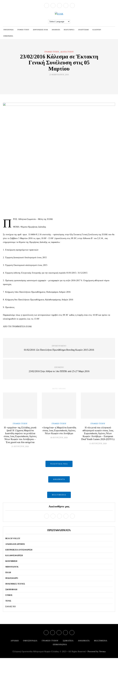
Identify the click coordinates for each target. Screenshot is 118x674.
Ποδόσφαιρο (11, 578)
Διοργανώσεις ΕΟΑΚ (40, 30)
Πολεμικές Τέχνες (15, 584)
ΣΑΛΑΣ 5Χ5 (10, 606)
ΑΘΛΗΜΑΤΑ (59, 479)
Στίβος (8, 595)
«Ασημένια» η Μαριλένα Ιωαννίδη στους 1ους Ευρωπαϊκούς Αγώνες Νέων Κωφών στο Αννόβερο (59, 430)
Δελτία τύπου (67, 52)
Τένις (8, 601)
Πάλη (8, 572)
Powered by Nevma (97, 651)
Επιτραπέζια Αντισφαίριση (18, 550)
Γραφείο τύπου (23, 30)
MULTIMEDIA (59, 495)
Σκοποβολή (11, 589)
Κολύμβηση (11, 561)
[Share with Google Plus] (61, 81)
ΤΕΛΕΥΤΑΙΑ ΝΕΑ (59, 464)
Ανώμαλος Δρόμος (15, 544)
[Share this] (53, 81)
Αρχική (15, 641)
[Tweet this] (57, 81)
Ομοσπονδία (8, 30)
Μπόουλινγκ (11, 567)
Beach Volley (12, 538)
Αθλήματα (56, 30)
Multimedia (100, 641)
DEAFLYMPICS (69, 30)
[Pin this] (65, 81)
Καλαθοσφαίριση (14, 555)
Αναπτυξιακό (83, 30)
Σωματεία (68, 641)
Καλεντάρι (96, 30)
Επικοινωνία (8, 36)
